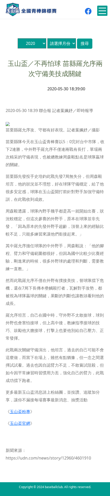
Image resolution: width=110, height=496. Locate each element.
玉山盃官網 (20, 423)
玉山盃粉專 (20, 411)
